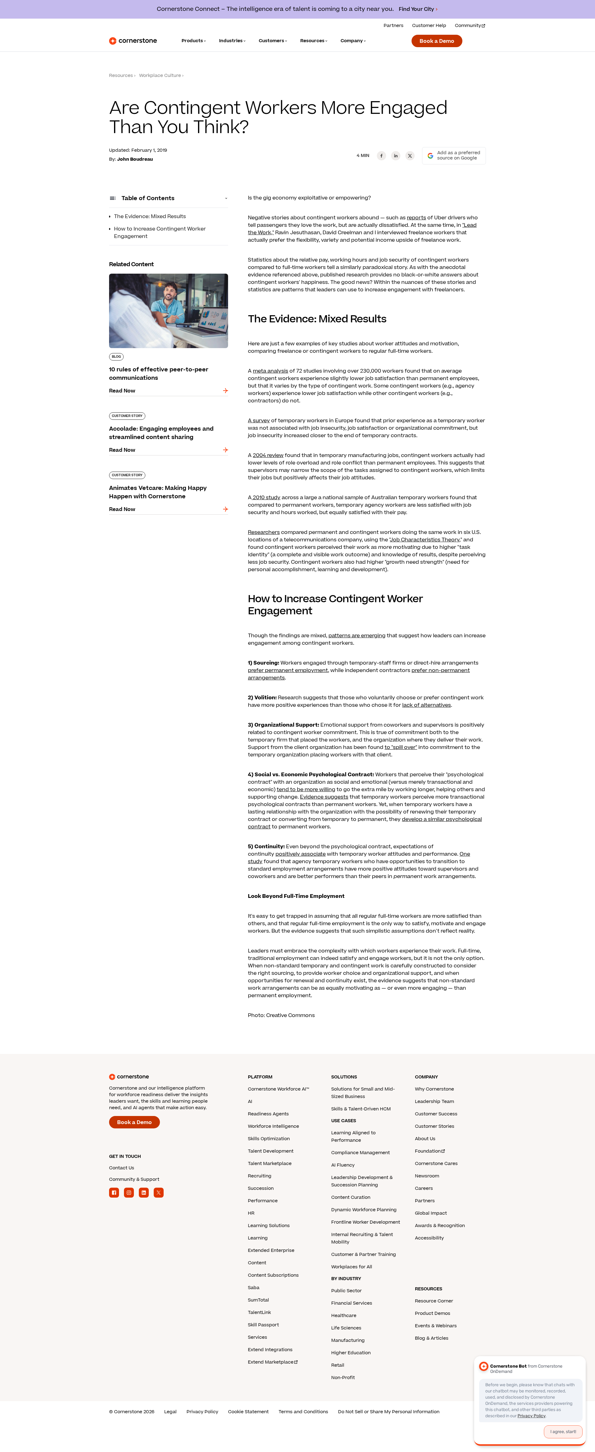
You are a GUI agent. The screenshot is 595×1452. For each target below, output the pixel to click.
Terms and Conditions (303, 1412)
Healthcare (343, 1315)
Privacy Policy (202, 1412)
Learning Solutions (269, 1225)
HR (251, 1213)
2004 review (268, 455)
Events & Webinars (436, 1326)
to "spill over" (401, 747)
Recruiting (259, 1176)
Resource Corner (434, 1301)
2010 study (266, 497)
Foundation (428, 1151)
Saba (253, 1287)
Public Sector (346, 1291)
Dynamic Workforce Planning (364, 1210)
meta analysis (270, 371)
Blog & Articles (431, 1338)
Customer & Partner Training (363, 1254)
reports (416, 218)
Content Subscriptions (273, 1275)
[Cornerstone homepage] (168, 1077)
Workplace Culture (160, 75)
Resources (121, 75)
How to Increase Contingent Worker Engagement (160, 232)
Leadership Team (434, 1101)
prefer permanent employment (288, 670)
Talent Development (270, 1151)
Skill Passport (263, 1325)
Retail (337, 1365)
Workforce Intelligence (273, 1126)
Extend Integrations (270, 1350)
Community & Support (134, 1179)
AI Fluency (343, 1165)
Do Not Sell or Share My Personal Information (388, 1412)
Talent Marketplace (270, 1163)
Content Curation (350, 1197)
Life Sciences (346, 1328)
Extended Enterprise (271, 1250)
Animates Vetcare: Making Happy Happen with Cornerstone (168, 474)
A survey (259, 420)
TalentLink (259, 1312)
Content (257, 1263)
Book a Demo (437, 41)
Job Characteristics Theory (424, 540)
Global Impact (431, 1213)
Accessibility (429, 1238)
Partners (393, 25)
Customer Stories (434, 1126)
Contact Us (121, 1168)
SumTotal (258, 1300)
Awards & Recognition (440, 1225)
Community (468, 25)
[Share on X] (410, 155)
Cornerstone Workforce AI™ (278, 1089)
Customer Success (436, 1114)
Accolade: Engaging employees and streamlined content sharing (155, 414)
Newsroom (427, 1176)
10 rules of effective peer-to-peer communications (151, 276)
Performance (263, 1201)
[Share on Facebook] (381, 155)
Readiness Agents (268, 1114)
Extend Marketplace (270, 1362)
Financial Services (351, 1303)
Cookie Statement (248, 1412)
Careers (424, 1188)
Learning (258, 1238)
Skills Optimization (269, 1139)
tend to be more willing (306, 789)
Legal (170, 1412)
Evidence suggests (324, 797)
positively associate (300, 854)
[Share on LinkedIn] (395, 155)
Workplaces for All (351, 1267)
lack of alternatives (426, 705)
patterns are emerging (357, 635)
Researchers (264, 532)
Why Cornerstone (434, 1089)
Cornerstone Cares (436, 1163)
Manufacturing (348, 1340)
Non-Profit (343, 1377)
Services (257, 1337)
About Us (425, 1139)
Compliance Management (360, 1153)
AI (250, 1101)
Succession (261, 1188)
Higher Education (351, 1353)
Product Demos (432, 1313)
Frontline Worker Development (365, 1222)
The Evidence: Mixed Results (150, 216)
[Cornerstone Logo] (133, 41)
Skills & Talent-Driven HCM (361, 1109)
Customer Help (429, 25)
